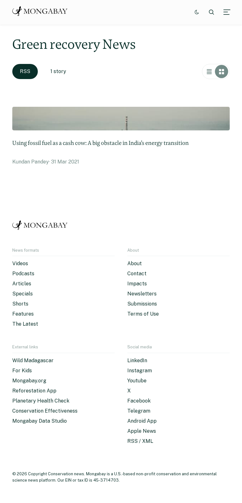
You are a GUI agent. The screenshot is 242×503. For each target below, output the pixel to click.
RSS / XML (140, 441)
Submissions (142, 304)
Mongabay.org (29, 381)
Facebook (139, 401)
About (134, 263)
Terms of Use (143, 314)
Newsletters (142, 294)
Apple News (141, 431)
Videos (20, 263)
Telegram (138, 411)
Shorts (20, 304)
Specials (22, 294)
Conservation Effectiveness (45, 411)
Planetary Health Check (40, 401)
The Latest (25, 324)
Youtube (137, 381)
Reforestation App (34, 391)
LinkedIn (137, 360)
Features (23, 314)
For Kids (22, 371)
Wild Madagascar (33, 360)
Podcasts (23, 274)
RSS (25, 71)
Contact (137, 274)
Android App (142, 421)
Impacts (137, 284)
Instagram (139, 371)
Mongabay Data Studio (39, 421)
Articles (21, 284)
